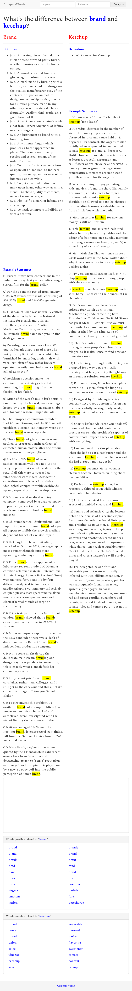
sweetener (75, 948)
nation (13, 902)
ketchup (14, 26)
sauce (12, 967)
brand (97, 19)
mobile (73, 890)
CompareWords (14, 4)
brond (13, 847)
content (74, 961)
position (74, 884)
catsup (73, 967)
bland (13, 853)
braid (72, 872)
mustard (74, 930)
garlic (73, 936)
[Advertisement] (33, 242)
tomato (74, 954)
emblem (14, 896)
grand (73, 853)
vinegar (14, 954)
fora (71, 896)
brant (72, 860)
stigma (13, 890)
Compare (119, 4)
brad (12, 866)
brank (13, 860)
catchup (14, 961)
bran (12, 878)
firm (71, 878)
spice (12, 948)
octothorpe (76, 902)
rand (72, 866)
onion (12, 942)
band (12, 872)
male (12, 884)
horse (12, 930)
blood (13, 924)
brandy (73, 847)
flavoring (75, 942)
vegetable (75, 924)
